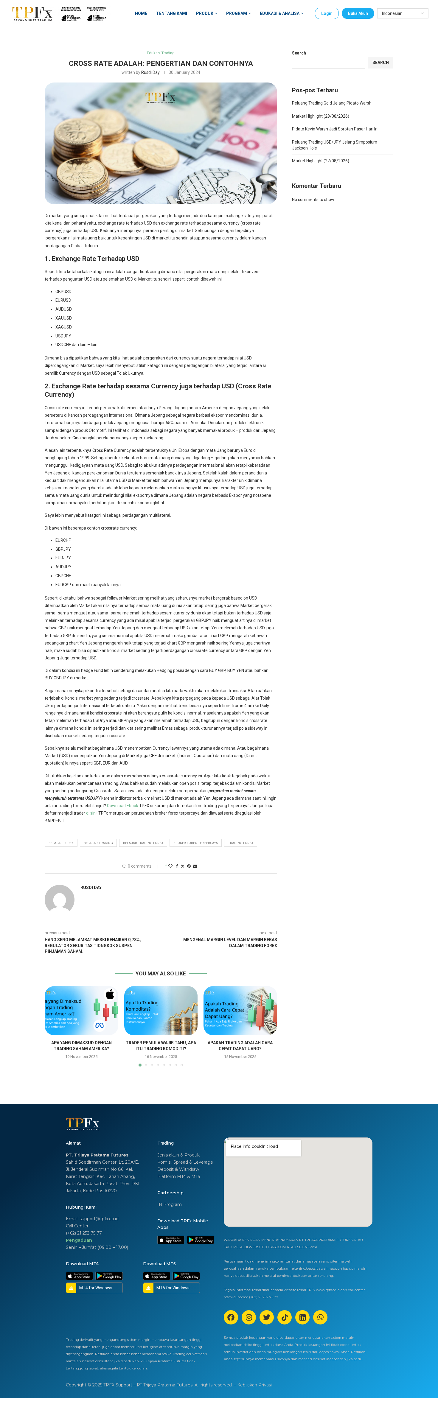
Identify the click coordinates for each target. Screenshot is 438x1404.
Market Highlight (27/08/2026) (320, 160)
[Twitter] (267, 1317)
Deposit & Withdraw (178, 1169)
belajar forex (61, 843)
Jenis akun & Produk (178, 1155)
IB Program (169, 1204)
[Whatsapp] (320, 1317)
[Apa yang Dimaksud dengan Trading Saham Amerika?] (81, 1010)
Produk (204, 13)
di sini (91, 813)
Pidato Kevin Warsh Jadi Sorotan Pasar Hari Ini (335, 129)
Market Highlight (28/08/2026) (320, 116)
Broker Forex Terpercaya (195, 843)
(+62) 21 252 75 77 (84, 1233)
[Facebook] (231, 1317)
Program (236, 13)
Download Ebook (122, 805)
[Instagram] (249, 1317)
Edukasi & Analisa (279, 13)
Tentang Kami (171, 13)
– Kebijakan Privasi (253, 1385)
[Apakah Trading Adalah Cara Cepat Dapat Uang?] (240, 1010)
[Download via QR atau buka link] (170, 1238)
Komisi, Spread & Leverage (185, 1162)
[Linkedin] (302, 1317)
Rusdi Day (150, 72)
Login (327, 13)
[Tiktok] (284, 1317)
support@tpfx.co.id (99, 1218)
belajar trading (98, 843)
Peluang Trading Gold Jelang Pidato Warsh (332, 103)
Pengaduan (79, 1240)
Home (141, 13)
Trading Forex (240, 843)
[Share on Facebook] (177, 866)
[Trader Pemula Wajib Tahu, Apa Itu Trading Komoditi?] (161, 1010)
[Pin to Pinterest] (189, 866)
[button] (53, 1026)
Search (299, 53)
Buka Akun (358, 13)
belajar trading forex (143, 843)
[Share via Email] (195, 866)
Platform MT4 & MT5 (178, 1176)
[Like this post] (170, 866)
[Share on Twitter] (183, 866)
